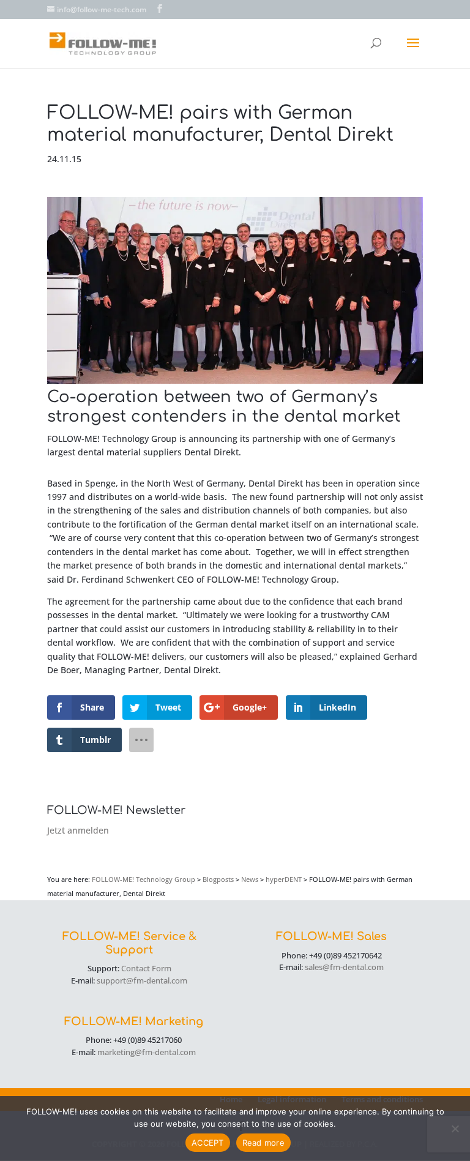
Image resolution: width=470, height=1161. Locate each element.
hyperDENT (284, 879)
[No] (455, 1128)
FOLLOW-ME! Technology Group (143, 879)
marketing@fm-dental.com (146, 1052)
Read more (263, 1143)
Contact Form (146, 968)
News (249, 879)
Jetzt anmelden (78, 830)
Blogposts (218, 879)
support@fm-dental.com (142, 980)
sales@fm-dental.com (344, 966)
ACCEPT (208, 1143)
